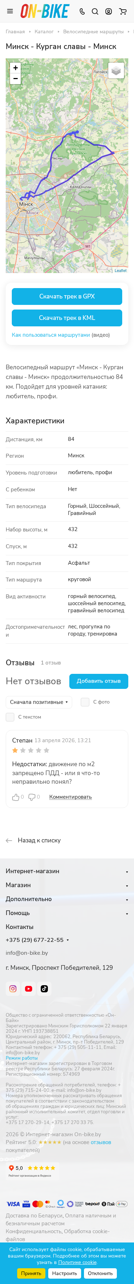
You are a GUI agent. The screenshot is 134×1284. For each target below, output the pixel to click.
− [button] (15, 78)
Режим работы (22, 1058)
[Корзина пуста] (122, 11)
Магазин (18, 885)
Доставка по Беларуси (34, 1215)
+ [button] (15, 67)
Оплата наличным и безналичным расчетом (61, 1219)
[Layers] (116, 70)
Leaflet (120, 270)
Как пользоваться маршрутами (51, 335)
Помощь (18, 913)
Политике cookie (77, 1262)
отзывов (101, 1142)
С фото (101, 702)
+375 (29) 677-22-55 (35, 940)
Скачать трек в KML (67, 318)
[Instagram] (13, 989)
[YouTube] (28, 989)
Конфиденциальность (33, 1231)
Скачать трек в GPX (67, 296)
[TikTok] (44, 989)
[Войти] (108, 11)
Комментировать (70, 797)
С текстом (29, 717)
